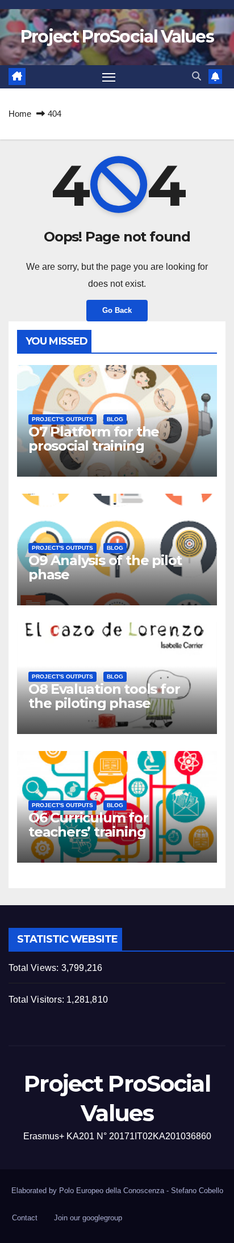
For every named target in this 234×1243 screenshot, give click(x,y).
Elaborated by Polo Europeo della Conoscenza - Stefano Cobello (117, 1190)
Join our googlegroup (88, 1218)
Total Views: (35, 968)
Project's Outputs (62, 419)
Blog (115, 419)
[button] (196, 76)
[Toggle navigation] (109, 77)
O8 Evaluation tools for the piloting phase (103, 696)
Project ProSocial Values (117, 36)
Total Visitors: (37, 999)
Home (20, 113)
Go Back (117, 310)
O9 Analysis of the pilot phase (105, 567)
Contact (24, 1218)
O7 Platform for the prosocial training (93, 438)
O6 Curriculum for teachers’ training (88, 824)
